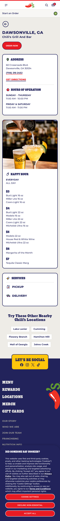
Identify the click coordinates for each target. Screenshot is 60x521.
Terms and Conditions (40, 489)
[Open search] (46, 5)
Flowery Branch (18, 336)
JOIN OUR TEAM (11, 433)
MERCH (8, 404)
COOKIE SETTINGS (30, 497)
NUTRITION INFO (12, 444)
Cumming (39, 329)
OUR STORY (9, 421)
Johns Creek (41, 344)
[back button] (5, 24)
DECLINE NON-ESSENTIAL (30, 505)
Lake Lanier (20, 329)
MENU (7, 382)
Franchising (10, 438)
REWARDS (11, 390)
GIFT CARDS (13, 411)
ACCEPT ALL (30, 513)
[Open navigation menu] (6, 5)
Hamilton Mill (42, 336)
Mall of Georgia (18, 344)
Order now (12, 45)
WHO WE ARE (10, 427)
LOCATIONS (12, 397)
